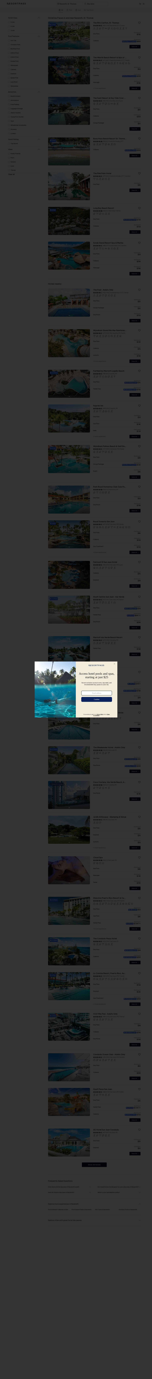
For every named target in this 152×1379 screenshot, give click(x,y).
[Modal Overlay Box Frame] (76, 689)
